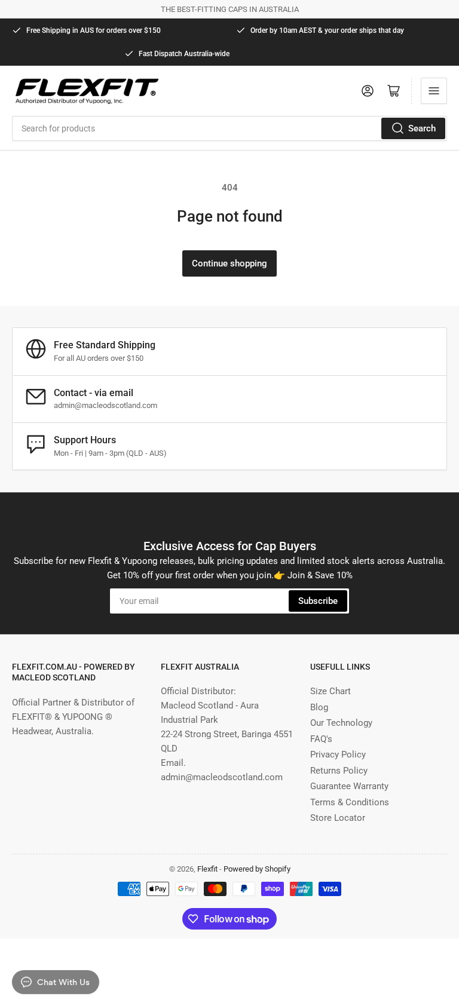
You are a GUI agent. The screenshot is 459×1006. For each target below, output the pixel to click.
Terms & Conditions (349, 802)
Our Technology (341, 722)
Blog (319, 707)
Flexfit (207, 868)
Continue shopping (229, 263)
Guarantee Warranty (349, 786)
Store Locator (337, 817)
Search (422, 128)
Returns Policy (339, 770)
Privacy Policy (338, 754)
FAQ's (321, 739)
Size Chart (330, 691)
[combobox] (229, 128)
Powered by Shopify (257, 868)
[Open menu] (434, 91)
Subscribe (318, 601)
